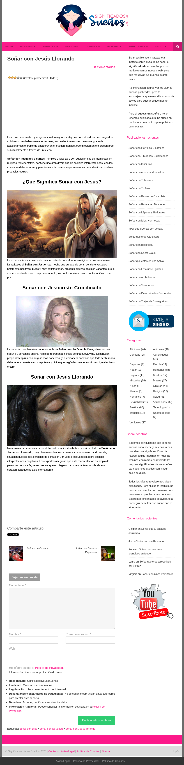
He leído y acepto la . (36, 667)
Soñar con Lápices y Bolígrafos (146, 212)
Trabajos (135, 412)
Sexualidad (136, 402)
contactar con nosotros (153, 490)
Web (12, 648)
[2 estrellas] (12, 77)
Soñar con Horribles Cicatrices (146, 147)
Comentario (17, 585)
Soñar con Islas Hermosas (144, 220)
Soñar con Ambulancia (141, 277)
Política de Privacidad (49, 667)
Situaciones (136, 46)
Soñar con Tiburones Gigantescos (148, 155)
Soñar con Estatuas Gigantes (145, 268)
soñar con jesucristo (51, 728)
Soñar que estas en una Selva (146, 260)
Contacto (53, 751)
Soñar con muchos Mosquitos (146, 172)
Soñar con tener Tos (140, 163)
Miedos (157, 375)
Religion (157, 391)
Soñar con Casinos (38, 548)
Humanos (26, 46)
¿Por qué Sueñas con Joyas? (145, 228)
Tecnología (159, 407)
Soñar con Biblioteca (140, 244)
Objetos (113, 46)
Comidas (91, 46)
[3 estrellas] (15, 77)
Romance (135, 396)
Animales (49, 46)
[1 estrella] (9, 77)
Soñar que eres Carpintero (143, 236)
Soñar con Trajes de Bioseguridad (148, 301)
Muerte (157, 380)
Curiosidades (161, 354)
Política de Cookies (88, 751)
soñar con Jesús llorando (80, 728)
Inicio (9, 46)
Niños (133, 385)
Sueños (134, 407)
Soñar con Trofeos (139, 188)
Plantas (134, 391)
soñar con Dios (28, 728)
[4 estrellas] (18, 77)
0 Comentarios (104, 67)
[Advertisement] (62, 105)
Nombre (15, 634)
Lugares (134, 375)
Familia (157, 364)
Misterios (135, 380)
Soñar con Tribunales (140, 180)
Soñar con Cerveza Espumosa (86, 550)
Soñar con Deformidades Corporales (149, 293)
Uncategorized (161, 412)
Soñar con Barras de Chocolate (146, 196)
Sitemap (106, 751)
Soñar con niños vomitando (157, 573)
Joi (130, 541)
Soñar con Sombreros (141, 285)
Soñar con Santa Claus (142, 252)
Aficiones (72, 46)
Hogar (133, 369)
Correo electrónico (78, 634)
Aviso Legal (68, 751)
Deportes (135, 364)
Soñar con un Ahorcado (150, 541)
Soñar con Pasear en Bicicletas (146, 204)
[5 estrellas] (21, 77)
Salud (159, 46)
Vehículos (135, 422)
